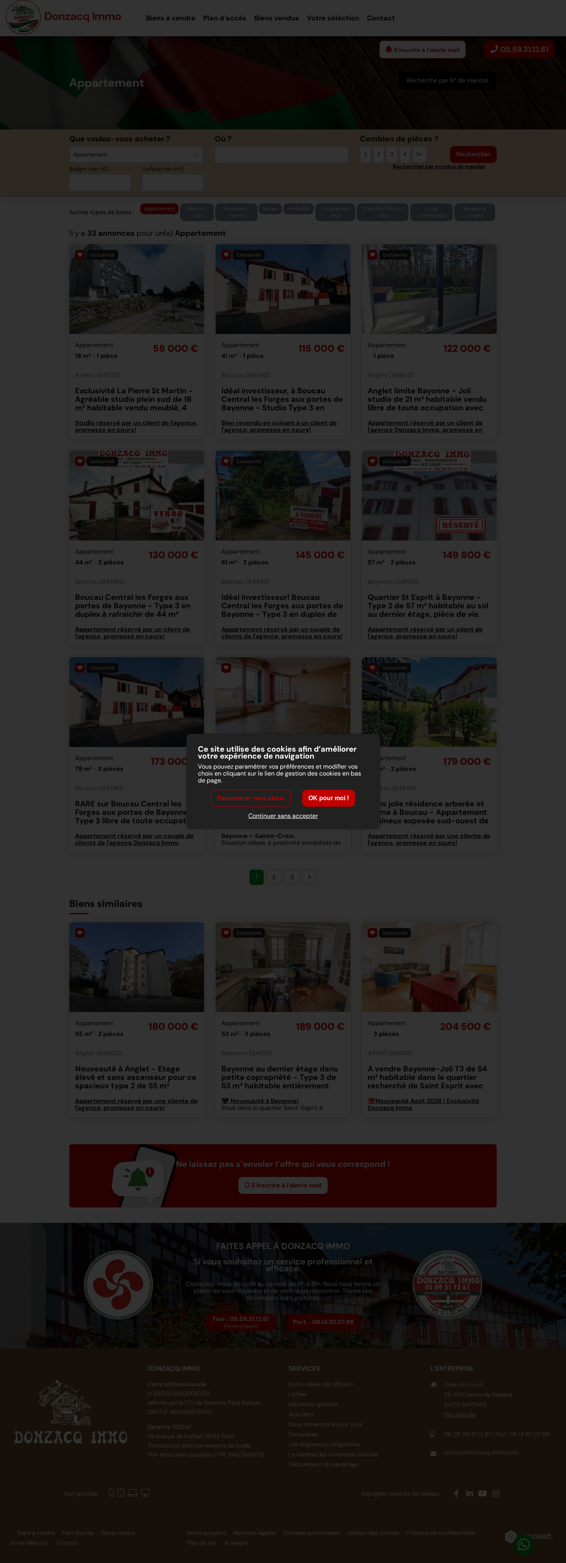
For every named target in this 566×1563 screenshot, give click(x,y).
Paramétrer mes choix (251, 798)
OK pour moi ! (328, 798)
